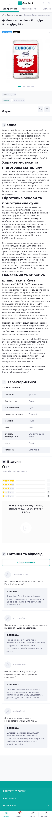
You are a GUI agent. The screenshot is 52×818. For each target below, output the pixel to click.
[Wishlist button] (40, 109)
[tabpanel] (26, 60)
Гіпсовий (33, 414)
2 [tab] (24, 86)
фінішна (32, 394)
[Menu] (3, 3)
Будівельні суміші (14, 15)
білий (31, 443)
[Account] (49, 3)
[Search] (8, 3)
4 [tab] (32, 86)
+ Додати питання (26, 562)
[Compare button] (47, 109)
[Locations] (44, 3)
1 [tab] (19, 86)
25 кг (31, 427)
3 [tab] (28, 86)
